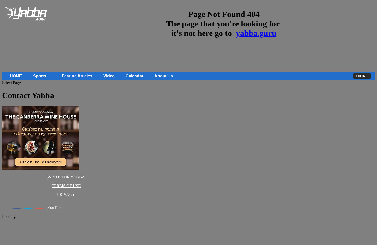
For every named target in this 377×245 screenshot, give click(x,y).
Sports (39, 76)
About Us (163, 76)
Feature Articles (77, 76)
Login (360, 76)
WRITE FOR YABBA (66, 177)
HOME (16, 76)
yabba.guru (256, 33)
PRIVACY (66, 194)
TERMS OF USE (66, 185)
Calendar (134, 76)
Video (109, 76)
